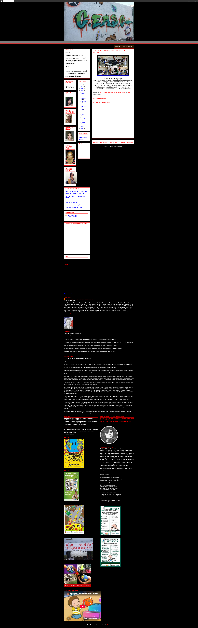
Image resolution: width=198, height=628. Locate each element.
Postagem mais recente (100, 142)
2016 (82, 84)
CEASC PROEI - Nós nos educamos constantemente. (80, 299)
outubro (84, 101)
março (83, 114)
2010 (82, 128)
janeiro (83, 122)
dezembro (84, 93)
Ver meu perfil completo (70, 313)
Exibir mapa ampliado (68, 293)
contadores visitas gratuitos (83, 138)
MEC (67, 200)
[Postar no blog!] (95, 94)
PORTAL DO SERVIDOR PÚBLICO (74, 207)
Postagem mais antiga (126, 142)
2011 (82, 126)
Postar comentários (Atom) (115, 146)
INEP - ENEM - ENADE (71, 202)
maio (83, 112)
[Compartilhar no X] (97, 94)
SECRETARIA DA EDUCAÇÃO (73, 205)
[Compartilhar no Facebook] (98, 94)
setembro (84, 106)
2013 (82, 88)
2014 (82, 86)
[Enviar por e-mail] (94, 94)
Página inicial (113, 142)
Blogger (108, 624)
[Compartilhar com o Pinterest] (100, 94)
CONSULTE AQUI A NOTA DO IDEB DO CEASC (75, 196)
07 (82, 109)
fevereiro (84, 119)
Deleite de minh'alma (72, 215)
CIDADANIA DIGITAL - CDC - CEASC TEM (76, 191)
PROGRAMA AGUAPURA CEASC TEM (75, 194)
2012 (82, 90)
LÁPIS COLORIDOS (72, 216)
